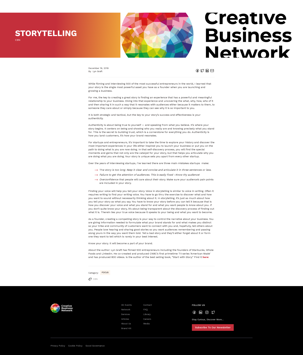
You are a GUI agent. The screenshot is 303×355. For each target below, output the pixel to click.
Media (146, 323)
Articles (125, 319)
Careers (147, 319)
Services (125, 314)
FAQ (145, 309)
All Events (126, 305)
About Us (126, 323)
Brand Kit (126, 328)
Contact (147, 305)
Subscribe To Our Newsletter (213, 327)
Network (125, 309)
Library (147, 314)
